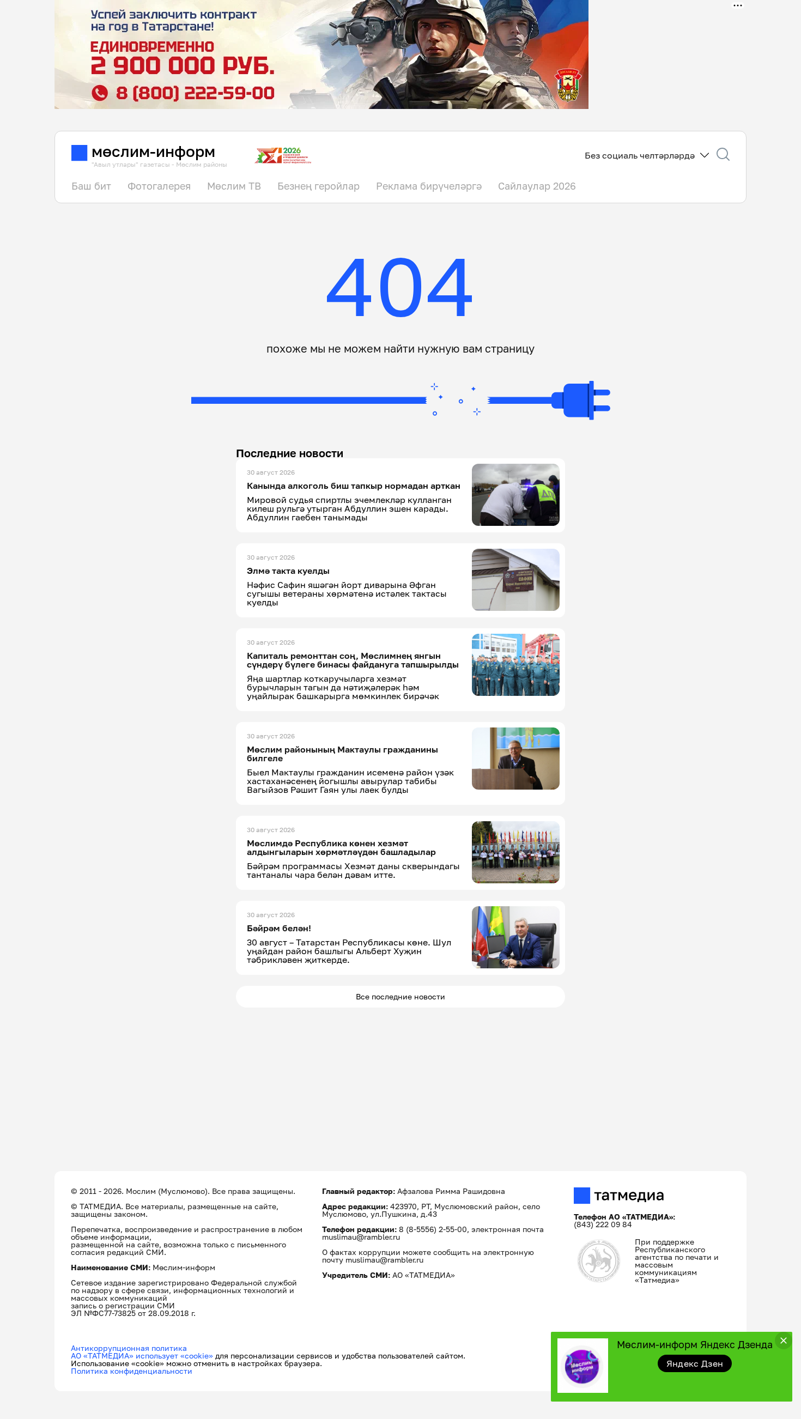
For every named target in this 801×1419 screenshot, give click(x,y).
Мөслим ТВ (234, 186)
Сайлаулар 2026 (537, 186)
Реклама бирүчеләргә (429, 186)
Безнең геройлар (318, 186)
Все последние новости (400, 996)
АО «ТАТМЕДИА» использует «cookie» (142, 1355)
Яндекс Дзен (695, 1363)
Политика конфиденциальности (131, 1370)
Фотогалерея (159, 186)
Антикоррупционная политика (129, 1348)
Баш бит (91, 186)
